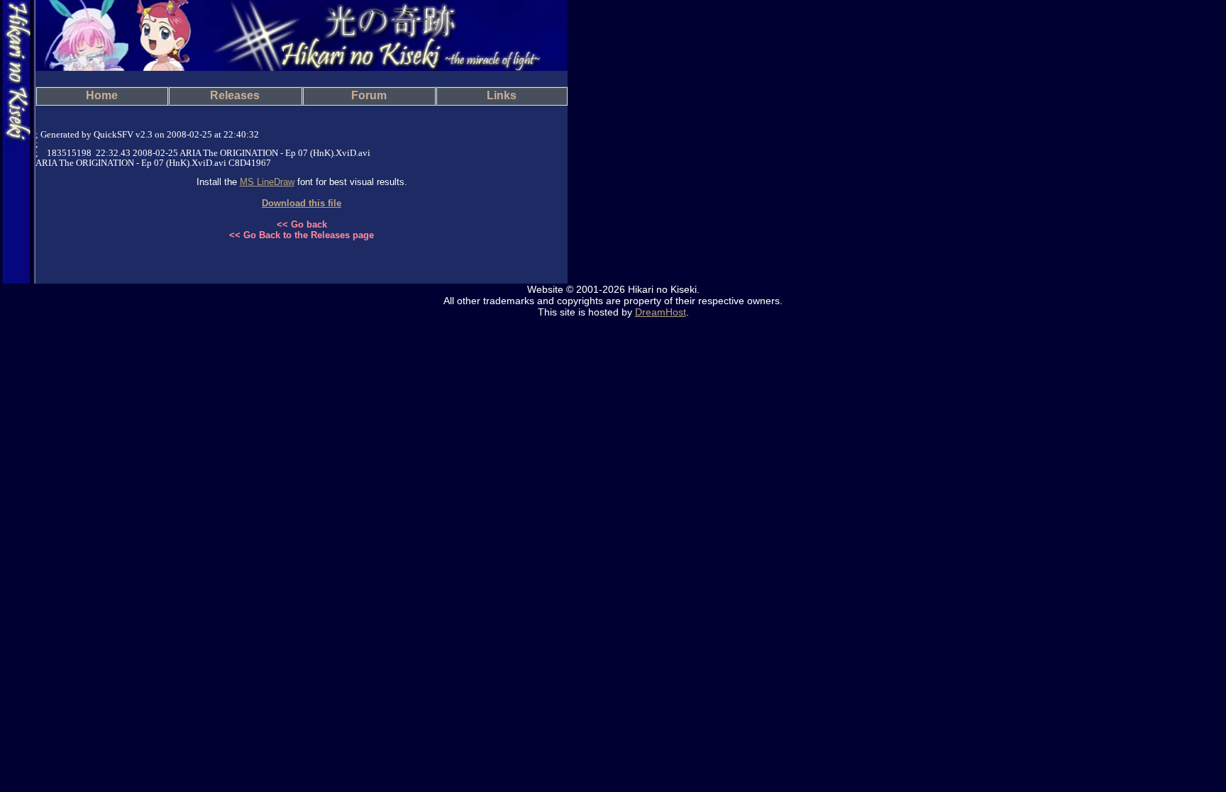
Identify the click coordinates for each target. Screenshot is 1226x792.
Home (102, 95)
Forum (369, 95)
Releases (235, 95)
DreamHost (660, 312)
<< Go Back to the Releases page (301, 235)
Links (502, 95)
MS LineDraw (267, 182)
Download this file (301, 203)
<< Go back (302, 224)
